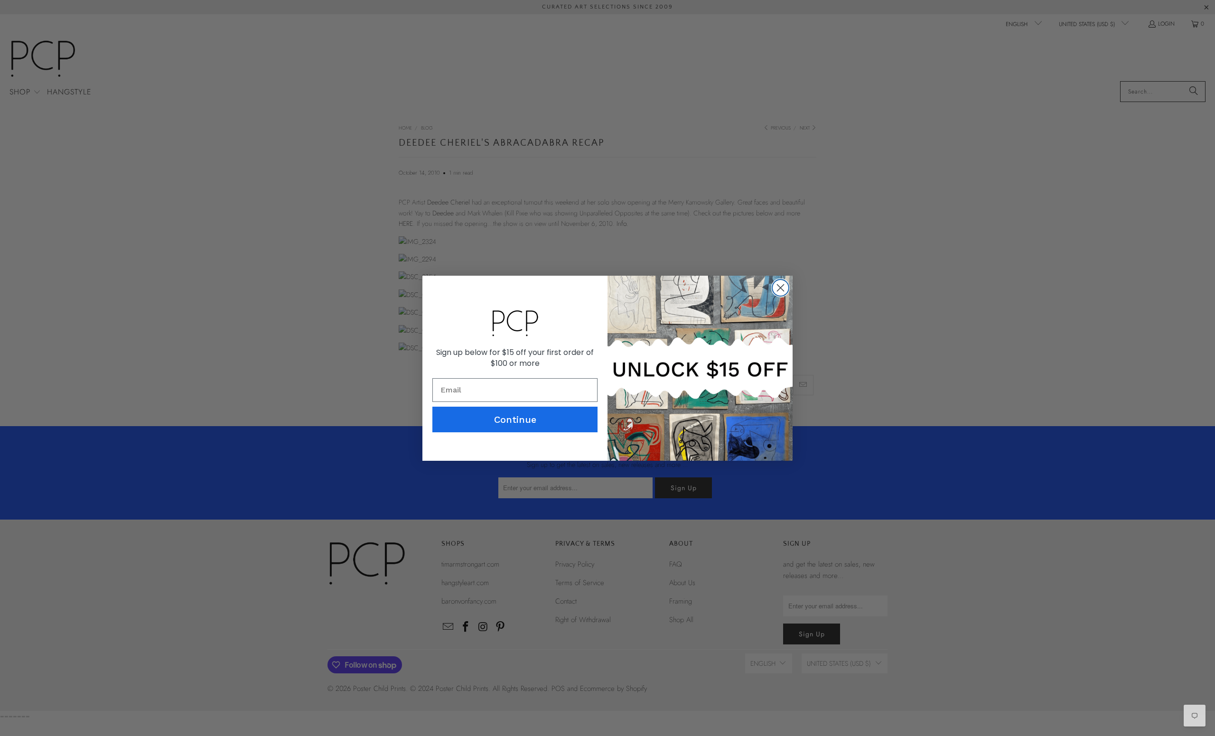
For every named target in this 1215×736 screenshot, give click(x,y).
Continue (515, 419)
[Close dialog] (780, 287)
